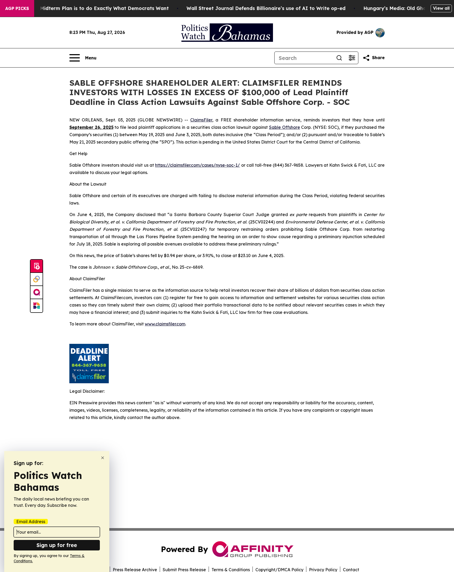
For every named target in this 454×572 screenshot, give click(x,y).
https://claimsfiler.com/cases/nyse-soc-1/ (197, 165)
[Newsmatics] (36, 305)
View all (441, 8)
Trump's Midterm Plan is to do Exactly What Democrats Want (94, 8)
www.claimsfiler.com (165, 323)
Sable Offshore (284, 127)
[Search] (339, 58)
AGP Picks (17, 8)
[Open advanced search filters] (351, 58)
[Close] (102, 457)
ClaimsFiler (201, 119)
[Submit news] (36, 266)
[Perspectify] (36, 279)
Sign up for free (57, 545)
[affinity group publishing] (36, 292)
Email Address (30, 521)
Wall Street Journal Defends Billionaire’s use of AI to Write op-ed (266, 8)
